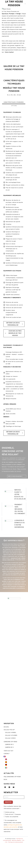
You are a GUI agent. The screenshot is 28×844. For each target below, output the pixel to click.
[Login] (21, 4)
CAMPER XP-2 (9, 744)
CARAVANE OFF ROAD (10, 741)
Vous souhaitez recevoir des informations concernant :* (12, 807)
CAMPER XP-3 (9, 747)
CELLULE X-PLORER (11, 735)
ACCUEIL (6, 727)
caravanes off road (16, 558)
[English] (14, 759)
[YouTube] (13, 787)
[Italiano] (14, 767)
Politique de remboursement (15, 842)
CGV (23, 840)
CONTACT (7, 753)
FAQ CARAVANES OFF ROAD (12, 776)
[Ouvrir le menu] (24, 12)
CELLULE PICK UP (9, 729)
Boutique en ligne (9, 3)
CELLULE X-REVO (10, 738)
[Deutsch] (14, 764)
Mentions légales (16, 840)
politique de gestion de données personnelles (13, 826)
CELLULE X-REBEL (10, 732)
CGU (6, 842)
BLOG (5, 779)
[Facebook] (5, 787)
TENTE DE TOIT (8, 751)
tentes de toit (10, 560)
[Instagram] (9, 787)
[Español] (14, 762)
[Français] (14, 756)
